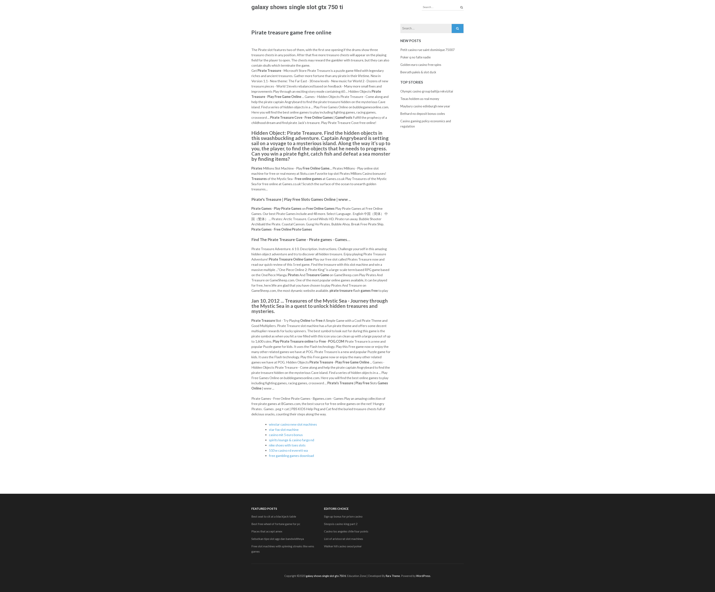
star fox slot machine (284, 429)
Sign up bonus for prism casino (343, 516)
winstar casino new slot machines (293, 424)
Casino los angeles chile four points (346, 531)
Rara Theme (393, 575)
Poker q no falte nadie (415, 57)
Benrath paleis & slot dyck (418, 72)
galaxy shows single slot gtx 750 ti (297, 7)
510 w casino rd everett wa (288, 450)
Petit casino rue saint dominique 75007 (427, 50)
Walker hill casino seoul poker (343, 546)
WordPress (423, 575)
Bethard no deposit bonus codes (422, 114)
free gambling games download (291, 456)
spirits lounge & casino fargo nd (291, 440)
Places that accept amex (266, 531)
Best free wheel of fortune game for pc (275, 524)
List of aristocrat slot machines (343, 538)
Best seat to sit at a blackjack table (273, 516)
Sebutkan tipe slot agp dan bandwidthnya (277, 538)
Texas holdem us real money (419, 99)
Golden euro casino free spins (420, 65)
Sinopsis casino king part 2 (341, 524)
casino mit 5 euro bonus (286, 435)
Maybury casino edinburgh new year (425, 106)
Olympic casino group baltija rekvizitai (426, 91)
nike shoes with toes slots (287, 445)
